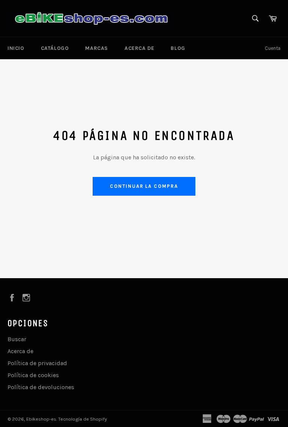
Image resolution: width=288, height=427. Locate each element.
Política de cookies (33, 375)
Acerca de (139, 48)
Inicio (16, 48)
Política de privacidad (37, 363)
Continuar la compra (144, 186)
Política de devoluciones (41, 387)
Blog (178, 48)
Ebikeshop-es (41, 419)
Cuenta (272, 48)
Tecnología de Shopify (82, 419)
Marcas (96, 48)
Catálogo (55, 48)
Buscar (17, 339)
